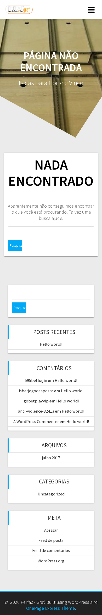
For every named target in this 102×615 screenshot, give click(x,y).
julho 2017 (51, 457)
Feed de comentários (51, 550)
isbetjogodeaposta (36, 390)
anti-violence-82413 (36, 411)
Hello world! (51, 344)
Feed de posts (51, 540)
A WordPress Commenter (36, 421)
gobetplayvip (36, 400)
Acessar (51, 530)
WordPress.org (51, 560)
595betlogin (36, 380)
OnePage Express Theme (50, 608)
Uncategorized (51, 493)
